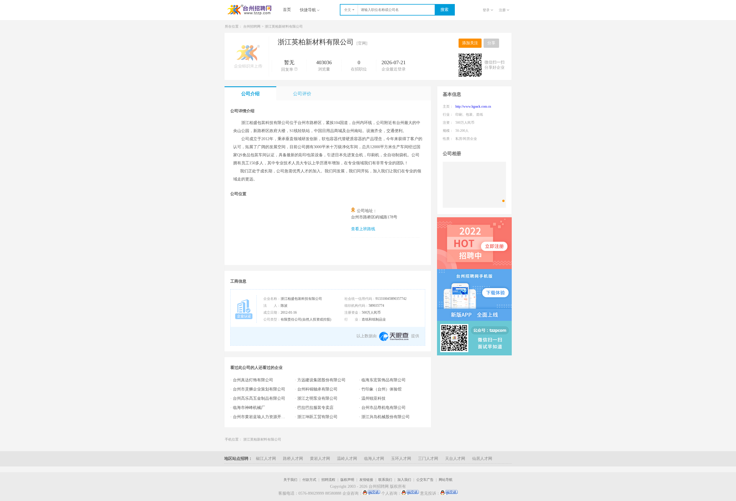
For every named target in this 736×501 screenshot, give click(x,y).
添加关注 (470, 43)
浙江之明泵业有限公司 (317, 398)
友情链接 (366, 480)
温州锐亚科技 (373, 398)
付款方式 (309, 480)
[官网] (361, 43)
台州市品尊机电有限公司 (383, 407)
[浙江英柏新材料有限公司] (474, 185)
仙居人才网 (482, 458)
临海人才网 (374, 458)
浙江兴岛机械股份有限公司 (385, 417)
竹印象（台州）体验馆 (381, 389)
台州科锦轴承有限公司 (317, 389)
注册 (502, 10)
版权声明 (347, 480)
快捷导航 (308, 10)
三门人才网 (428, 458)
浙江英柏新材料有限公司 (262, 439)
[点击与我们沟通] (371, 494)
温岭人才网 (347, 458)
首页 (287, 9)
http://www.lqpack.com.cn (473, 106)
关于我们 (290, 480)
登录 (486, 10)
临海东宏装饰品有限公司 (383, 380)
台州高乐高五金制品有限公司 (259, 398)
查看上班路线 (363, 229)
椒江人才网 (266, 458)
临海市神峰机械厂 (249, 407)
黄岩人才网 (320, 458)
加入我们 (404, 480)
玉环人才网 (401, 458)
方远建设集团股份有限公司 (321, 380)
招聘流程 (328, 480)
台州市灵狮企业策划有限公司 (259, 389)
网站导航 (446, 480)
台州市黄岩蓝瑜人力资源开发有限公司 (261, 417)
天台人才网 (455, 458)
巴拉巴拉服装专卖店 (315, 407)
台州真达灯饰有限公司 (253, 380)
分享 (491, 43)
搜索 (444, 9)
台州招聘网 (251, 26)
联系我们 (385, 480)
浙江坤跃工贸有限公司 (317, 417)
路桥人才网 (293, 458)
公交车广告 (425, 480)
